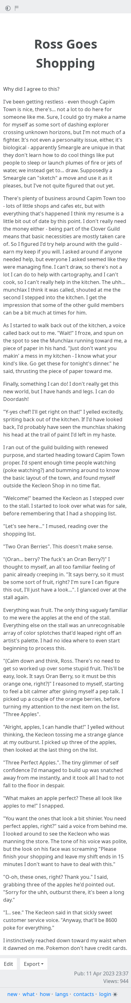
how (45, 994)
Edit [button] (8, 963)
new (12, 994)
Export (32, 963)
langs (61, 994)
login (105, 994)
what (29, 994)
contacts (83, 994)
